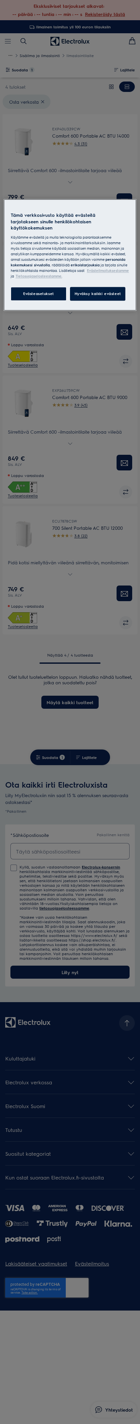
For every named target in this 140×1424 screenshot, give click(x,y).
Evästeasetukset (38, 293)
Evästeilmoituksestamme (108, 270)
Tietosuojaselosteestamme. (39, 276)
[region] (70, 255)
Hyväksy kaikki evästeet (98, 293)
